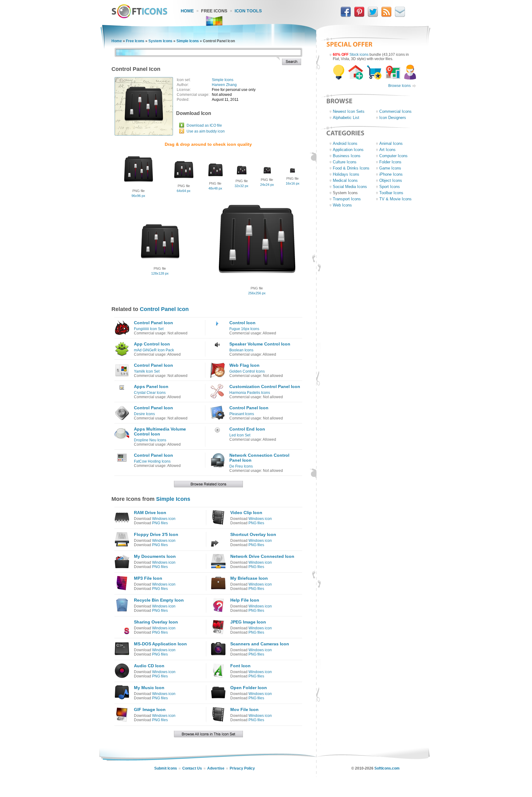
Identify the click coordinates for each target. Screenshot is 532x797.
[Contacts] (400, 15)
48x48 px (215, 188)
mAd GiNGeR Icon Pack (154, 350)
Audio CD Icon (149, 665)
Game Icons (390, 168)
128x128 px (160, 273)
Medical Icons (345, 180)
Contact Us (192, 768)
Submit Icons (165, 768)
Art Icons (387, 149)
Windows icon (163, 519)
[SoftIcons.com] (139, 16)
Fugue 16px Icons (244, 329)
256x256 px (257, 293)
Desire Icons (144, 414)
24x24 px (267, 184)
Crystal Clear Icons (150, 392)
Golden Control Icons (247, 371)
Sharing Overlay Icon (156, 621)
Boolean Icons (241, 350)
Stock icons (359, 54)
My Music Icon (149, 687)
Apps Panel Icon (151, 386)
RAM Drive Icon (150, 512)
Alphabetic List (346, 117)
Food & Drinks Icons (351, 168)
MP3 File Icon (148, 578)
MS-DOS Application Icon (160, 643)
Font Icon (240, 665)
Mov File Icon (244, 709)
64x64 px (184, 191)
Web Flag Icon (244, 365)
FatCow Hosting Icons (152, 461)
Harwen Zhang (224, 85)
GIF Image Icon (150, 709)
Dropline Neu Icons (150, 440)
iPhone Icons (391, 174)
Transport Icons (347, 199)
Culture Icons (345, 162)
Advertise (215, 768)
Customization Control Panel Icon (264, 386)
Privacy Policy (242, 768)
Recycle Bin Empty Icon (159, 600)
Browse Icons (399, 86)
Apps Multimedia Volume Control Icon (160, 431)
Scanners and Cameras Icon (259, 643)
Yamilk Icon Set (146, 371)
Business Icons (347, 155)
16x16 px (293, 183)
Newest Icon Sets (349, 111)
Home (187, 10)
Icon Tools (248, 10)
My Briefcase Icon (249, 578)
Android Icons (345, 143)
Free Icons (214, 10)
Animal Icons (391, 143)
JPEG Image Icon (248, 621)
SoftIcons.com (387, 768)
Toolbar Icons (391, 192)
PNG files (160, 523)
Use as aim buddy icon (206, 131)
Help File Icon (244, 600)
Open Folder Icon (248, 687)
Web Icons (342, 205)
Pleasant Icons (241, 414)
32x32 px (241, 186)
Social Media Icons (350, 186)
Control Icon (242, 322)
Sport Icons (389, 186)
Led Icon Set (239, 435)
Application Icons (348, 149)
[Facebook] (346, 15)
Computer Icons (393, 155)
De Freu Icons (241, 466)
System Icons (160, 41)
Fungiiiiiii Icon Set (148, 329)
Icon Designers (392, 117)
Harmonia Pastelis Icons (249, 392)
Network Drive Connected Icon (262, 556)
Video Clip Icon (246, 512)
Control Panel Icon (164, 309)
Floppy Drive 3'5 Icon (156, 534)
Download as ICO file (204, 125)
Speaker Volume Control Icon (259, 343)
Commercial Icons (395, 111)
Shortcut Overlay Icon (253, 534)
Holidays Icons (346, 174)
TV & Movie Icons (395, 199)
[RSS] (386, 15)
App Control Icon (152, 343)
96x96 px (138, 196)
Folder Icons (390, 162)
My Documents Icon (155, 556)
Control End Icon (247, 429)
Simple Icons (187, 41)
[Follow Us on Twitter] (373, 15)
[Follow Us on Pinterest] (359, 15)
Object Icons (390, 180)
